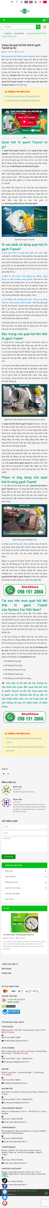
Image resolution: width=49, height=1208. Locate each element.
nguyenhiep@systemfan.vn (18, 1062)
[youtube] (21, 2)
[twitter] (12, 2)
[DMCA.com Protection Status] (24, 1006)
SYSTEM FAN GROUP (28, 1191)
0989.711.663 (15, 1059)
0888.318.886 (13, 1002)
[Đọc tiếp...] (6, 949)
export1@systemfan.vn (18, 1122)
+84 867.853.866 (16, 1119)
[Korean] (35, 2)
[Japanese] (40, 2)
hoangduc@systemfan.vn (18, 1041)
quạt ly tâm (23, 306)
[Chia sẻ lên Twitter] (8, 773)
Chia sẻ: (5, 769)
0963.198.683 (15, 1080)
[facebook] (17, 2)
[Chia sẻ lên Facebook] (4, 773)
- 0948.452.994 (26, 1059)
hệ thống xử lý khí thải (18, 651)
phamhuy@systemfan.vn (18, 1083)
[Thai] (26, 2)
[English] (31, 2)
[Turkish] (45, 2)
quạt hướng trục (36, 306)
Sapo (14, 1194)
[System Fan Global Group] (24, 11)
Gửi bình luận (8, 857)
